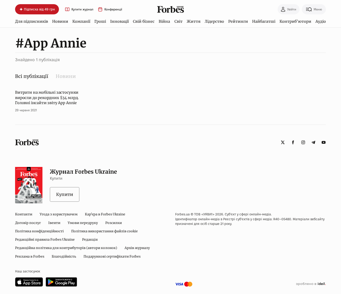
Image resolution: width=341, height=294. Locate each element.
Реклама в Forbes (29, 256)
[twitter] (283, 142)
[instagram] (303, 142)
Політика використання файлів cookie (104, 231)
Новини (60, 21)
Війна (164, 21)
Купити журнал (82, 9)
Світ (178, 21)
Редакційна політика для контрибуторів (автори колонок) (66, 248)
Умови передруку (83, 223)
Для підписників (31, 21)
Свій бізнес (143, 21)
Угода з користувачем (58, 214)
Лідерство (214, 21)
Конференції (113, 9)
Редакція (90, 239)
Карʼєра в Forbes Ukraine (105, 214)
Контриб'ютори (295, 21)
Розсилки (113, 223)
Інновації (119, 21)
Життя (193, 21)
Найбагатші (263, 21)
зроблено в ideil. (311, 284)
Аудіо (320, 21)
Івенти (54, 223)
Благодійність (64, 256)
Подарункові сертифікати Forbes (112, 256)
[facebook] (293, 142)
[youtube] (323, 142)
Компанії (81, 21)
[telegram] (313, 142)
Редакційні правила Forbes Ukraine (45, 239)
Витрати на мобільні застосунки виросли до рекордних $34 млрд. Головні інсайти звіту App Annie (47, 97)
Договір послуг (28, 223)
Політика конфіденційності (39, 231)
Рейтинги (238, 21)
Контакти (23, 214)
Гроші (100, 21)
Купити (64, 194)
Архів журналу (137, 248)
